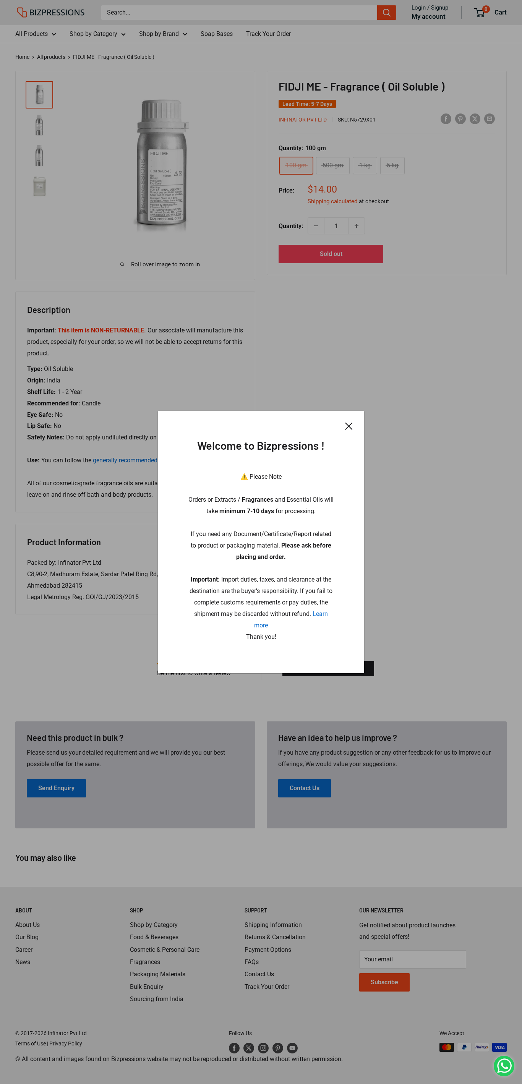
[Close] (349, 425)
